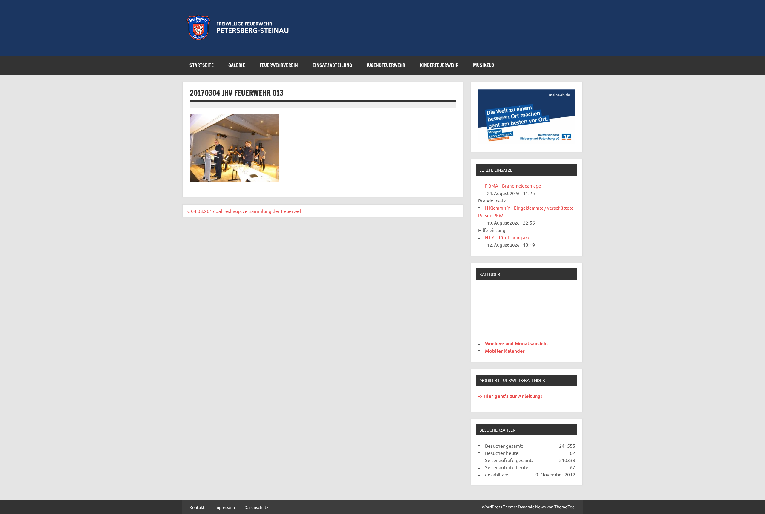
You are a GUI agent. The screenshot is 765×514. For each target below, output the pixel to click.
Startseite (201, 65)
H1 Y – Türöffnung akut (508, 237)
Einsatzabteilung (332, 65)
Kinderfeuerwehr (439, 65)
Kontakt (197, 507)
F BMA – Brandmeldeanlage (513, 185)
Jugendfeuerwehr (386, 65)
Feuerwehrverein (279, 65)
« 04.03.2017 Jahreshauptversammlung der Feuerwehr (245, 211)
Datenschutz (256, 507)
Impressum (224, 507)
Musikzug (483, 65)
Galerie (236, 65)
